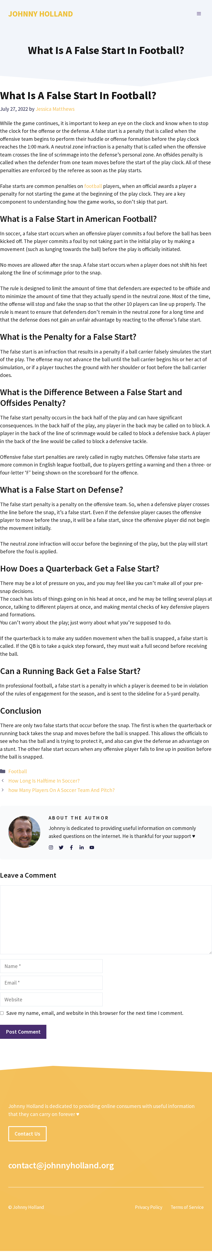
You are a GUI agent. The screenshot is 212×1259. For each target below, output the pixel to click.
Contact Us (27, 1133)
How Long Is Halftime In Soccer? (44, 780)
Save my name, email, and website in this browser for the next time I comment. (94, 1013)
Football (17, 771)
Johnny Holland (40, 14)
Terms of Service (187, 1207)
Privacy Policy (148, 1207)
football (93, 186)
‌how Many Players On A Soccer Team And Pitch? (61, 790)
